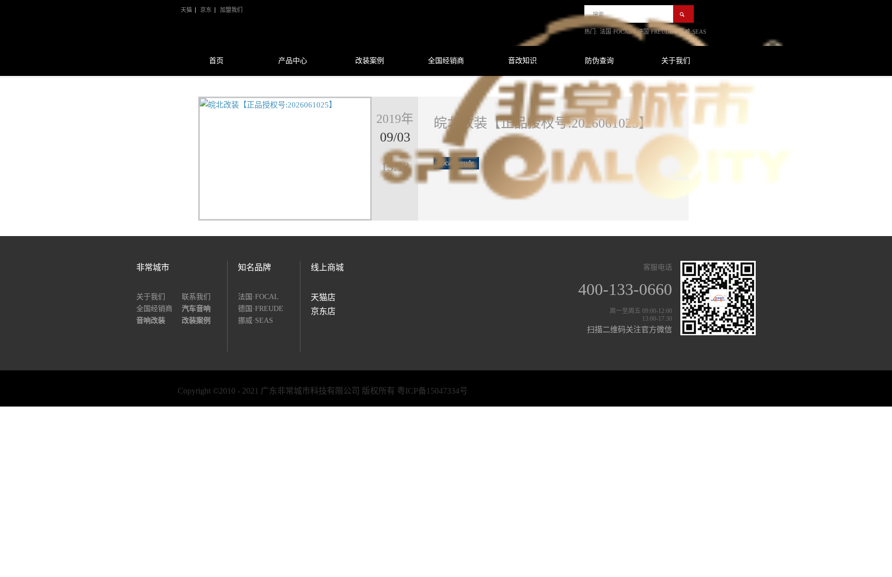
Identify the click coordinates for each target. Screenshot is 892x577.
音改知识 (522, 61)
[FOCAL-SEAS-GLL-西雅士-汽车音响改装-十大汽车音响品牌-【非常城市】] (586, 199)
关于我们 (675, 61)
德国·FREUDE (260, 309)
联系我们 (196, 297)
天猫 (186, 10)
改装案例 (369, 61)
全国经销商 (446, 61)
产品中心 (292, 61)
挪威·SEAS (255, 320)
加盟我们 (231, 10)
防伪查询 (599, 61)
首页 (216, 61)
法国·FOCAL (258, 297)
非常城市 (152, 267)
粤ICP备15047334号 (432, 390)
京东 (206, 10)
